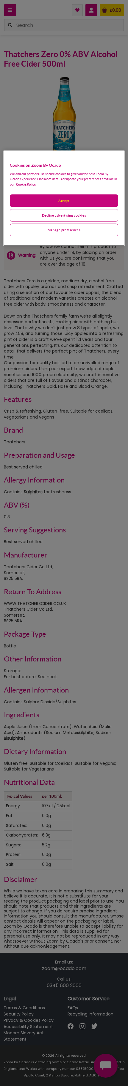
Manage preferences (64, 230)
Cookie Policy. (26, 184)
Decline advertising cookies (64, 215)
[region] (64, 198)
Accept (63, 201)
